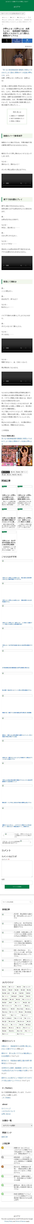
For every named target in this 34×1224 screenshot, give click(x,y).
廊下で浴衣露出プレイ (17, 118)
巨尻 (10, 474)
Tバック (25, 472)
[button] (30, 902)
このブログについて (8, 1111)
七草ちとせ (6, 472)
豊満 (15, 474)
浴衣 (20, 474)
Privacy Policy (8, 1221)
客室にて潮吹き (15, 121)
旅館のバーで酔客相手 (17, 116)
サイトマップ (6, 1108)
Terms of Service (21, 1221)
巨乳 (14, 472)
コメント (5, 859)
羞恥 (19, 472)
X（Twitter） (7, 1097)
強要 (4, 474)
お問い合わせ (6, 1114)
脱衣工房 (5, 1137)
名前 (3, 879)
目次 (14, 112)
